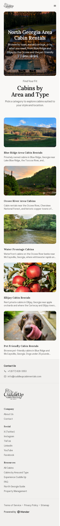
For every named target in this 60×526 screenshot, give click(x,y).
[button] (15, 371)
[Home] (14, 394)
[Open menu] (55, 6)
